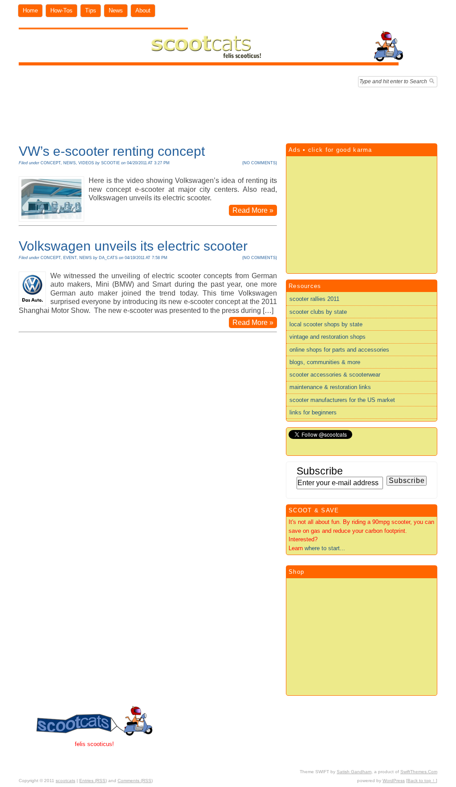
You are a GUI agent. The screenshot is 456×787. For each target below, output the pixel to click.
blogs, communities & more (324, 362)
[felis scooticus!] (211, 63)
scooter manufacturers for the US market (342, 400)
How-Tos (61, 10)
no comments (260, 163)
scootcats (65, 780)
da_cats (108, 258)
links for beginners (313, 412)
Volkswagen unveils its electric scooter (133, 246)
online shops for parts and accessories (339, 349)
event (70, 258)
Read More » (252, 210)
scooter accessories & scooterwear (334, 374)
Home (30, 10)
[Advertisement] (228, 113)
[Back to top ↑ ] (421, 780)
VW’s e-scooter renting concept (112, 151)
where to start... (325, 548)
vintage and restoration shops (327, 336)
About (143, 10)
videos (86, 163)
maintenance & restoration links (330, 387)
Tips (90, 10)
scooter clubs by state (318, 311)
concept (51, 163)
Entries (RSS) (93, 780)
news (69, 163)
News (116, 10)
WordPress (394, 780)
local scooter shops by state (325, 324)
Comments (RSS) (135, 780)
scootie (110, 163)
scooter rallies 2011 (314, 299)
